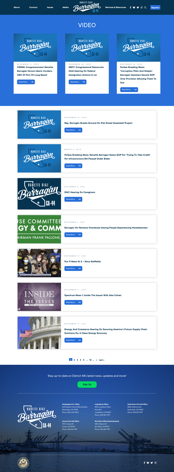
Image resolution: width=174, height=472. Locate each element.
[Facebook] (130, 7)
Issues (50, 7)
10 (90, 360)
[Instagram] (142, 7)
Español (155, 7)
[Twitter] (138, 7)
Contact (33, 7)
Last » (101, 360)
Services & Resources (115, 7)
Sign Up (87, 384)
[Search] (145, 7)
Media (66, 7)
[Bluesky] (134, 7)
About (17, 7)
